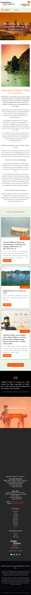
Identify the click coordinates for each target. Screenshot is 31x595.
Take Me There (15, 415)
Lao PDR (15, 516)
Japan (15, 535)
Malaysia (15, 518)
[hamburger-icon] (2, 10)
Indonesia (15, 514)
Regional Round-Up (10, 287)
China (15, 513)
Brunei (15, 533)
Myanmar (15, 519)
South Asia (15, 536)
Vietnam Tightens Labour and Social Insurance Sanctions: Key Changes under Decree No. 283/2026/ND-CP (14, 245)
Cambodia (15, 511)
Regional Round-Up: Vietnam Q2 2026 (14, 292)
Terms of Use (12, 550)
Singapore (15, 523)
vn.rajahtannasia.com (18, 503)
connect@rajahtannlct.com (17, 501)
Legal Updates (8, 239)
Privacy (20, 550)
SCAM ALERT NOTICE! (7, 10)
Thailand (15, 525)
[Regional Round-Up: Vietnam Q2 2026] (15, 276)
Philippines (15, 521)
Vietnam (15, 526)
